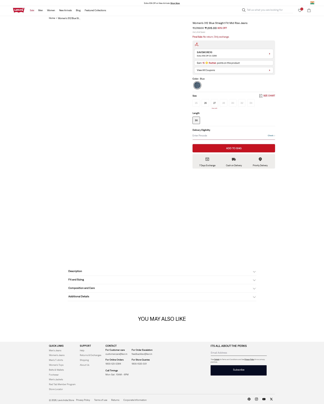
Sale (32, 10)
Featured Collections (95, 10)
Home (52, 18)
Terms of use (100, 400)
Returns (115, 400)
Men (40, 10)
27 (214, 103)
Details (216, 359)
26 (205, 103)
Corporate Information (135, 400)
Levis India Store (66, 400)
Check (270, 135)
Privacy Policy (249, 359)
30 (196, 120)
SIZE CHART (269, 96)
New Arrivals (65, 10)
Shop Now (175, 3)
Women (51, 10)
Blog (78, 10)
